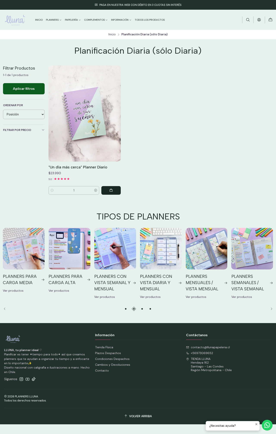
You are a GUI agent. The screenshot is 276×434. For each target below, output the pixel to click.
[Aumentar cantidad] (95, 190)
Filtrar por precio (17, 130)
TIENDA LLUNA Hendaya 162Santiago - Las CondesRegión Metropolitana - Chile (211, 364)
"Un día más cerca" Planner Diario (78, 167)
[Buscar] (248, 19)
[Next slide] (270, 308)
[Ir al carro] (270, 19)
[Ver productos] (24, 261)
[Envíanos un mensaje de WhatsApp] (267, 425)
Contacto (102, 370)
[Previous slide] (6, 308)
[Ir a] (85, 113)
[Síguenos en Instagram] (21, 379)
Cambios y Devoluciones (112, 365)
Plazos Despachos (108, 353)
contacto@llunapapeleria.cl (210, 347)
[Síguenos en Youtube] (27, 379)
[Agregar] (111, 190)
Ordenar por (13, 105)
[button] (125, 309)
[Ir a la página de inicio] (15, 19)
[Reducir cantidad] (52, 190)
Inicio (112, 34)
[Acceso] (259, 19)
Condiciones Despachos (112, 359)
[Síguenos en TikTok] (33, 379)
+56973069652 (202, 353)
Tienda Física (104, 347)
